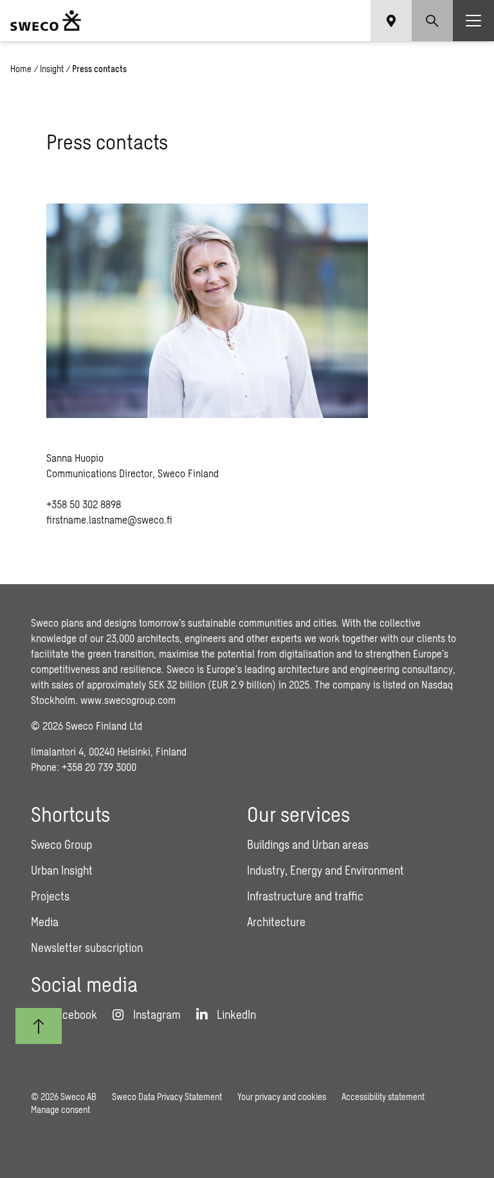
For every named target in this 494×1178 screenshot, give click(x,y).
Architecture (276, 922)
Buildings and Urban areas (308, 844)
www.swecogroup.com (128, 700)
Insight (52, 68)
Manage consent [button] (60, 1109)
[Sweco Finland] (45, 20)
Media (45, 922)
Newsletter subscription (87, 947)
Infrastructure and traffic (305, 896)
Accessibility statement (383, 1096)
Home (21, 68)
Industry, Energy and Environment (325, 870)
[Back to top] (38, 1026)
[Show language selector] (391, 20)
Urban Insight (62, 870)
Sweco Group (61, 844)
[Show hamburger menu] (473, 20)
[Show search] (432, 20)
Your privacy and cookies (281, 1096)
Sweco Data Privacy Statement (167, 1096)
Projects (50, 896)
